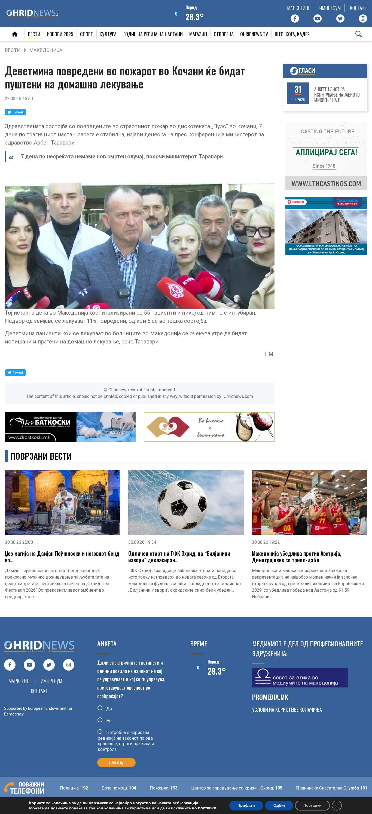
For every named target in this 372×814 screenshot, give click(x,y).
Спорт (86, 34)
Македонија (45, 50)
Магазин (198, 34)
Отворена (224, 34)
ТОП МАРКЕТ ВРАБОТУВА (338, 94)
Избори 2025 (60, 34)
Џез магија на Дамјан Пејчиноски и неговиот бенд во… (62, 556)
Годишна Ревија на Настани (153, 34)
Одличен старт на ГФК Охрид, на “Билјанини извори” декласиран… (179, 556)
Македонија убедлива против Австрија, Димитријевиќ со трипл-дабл (296, 556)
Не (108, 720)
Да (108, 708)
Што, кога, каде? (292, 34)
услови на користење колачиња (287, 709)
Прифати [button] (246, 805)
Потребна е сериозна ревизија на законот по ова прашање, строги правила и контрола (126, 741)
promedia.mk (270, 697)
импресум (330, 7)
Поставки (312, 805)
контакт (358, 7)
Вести (34, 34)
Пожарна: (142, 788)
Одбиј (279, 805)
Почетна (14, 34)
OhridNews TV (254, 34)
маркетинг (298, 7)
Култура (108, 34)
